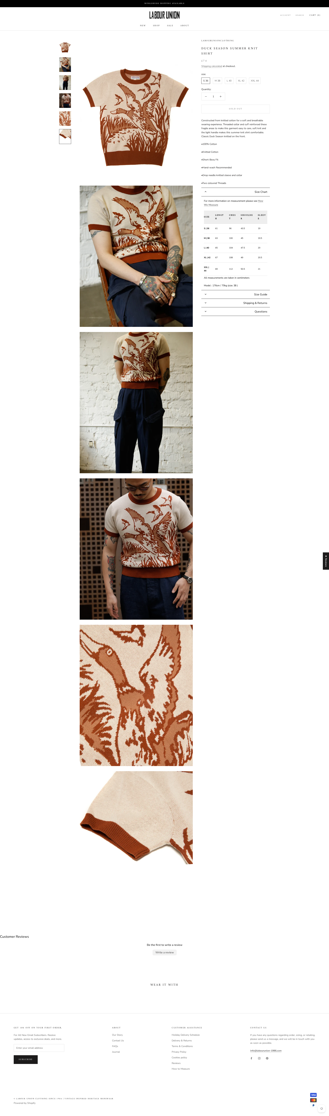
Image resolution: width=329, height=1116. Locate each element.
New (143, 26)
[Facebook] (251, 1058)
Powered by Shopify (24, 1103)
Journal (116, 1052)
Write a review (164, 952)
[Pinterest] (267, 1058)
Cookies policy (179, 1057)
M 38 (217, 80)
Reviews (176, 1063)
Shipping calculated (211, 66)
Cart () (314, 15)
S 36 (205, 80)
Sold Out (235, 109)
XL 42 (241, 80)
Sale (170, 26)
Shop (156, 26)
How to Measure (181, 1068)
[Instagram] (259, 1058)
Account (285, 15)
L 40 (229, 80)
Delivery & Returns (182, 1040)
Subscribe (26, 1059)
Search (300, 15)
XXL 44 (255, 80)
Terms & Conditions (182, 1046)
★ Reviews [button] (326, 561)
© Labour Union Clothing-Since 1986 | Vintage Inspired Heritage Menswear (63, 1098)
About (184, 26)
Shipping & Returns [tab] (255, 303)
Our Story (117, 1035)
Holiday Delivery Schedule (186, 1035)
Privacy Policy (179, 1052)
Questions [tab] (261, 312)
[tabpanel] (235, 243)
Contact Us (118, 1040)
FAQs (115, 1046)
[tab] (235, 192)
